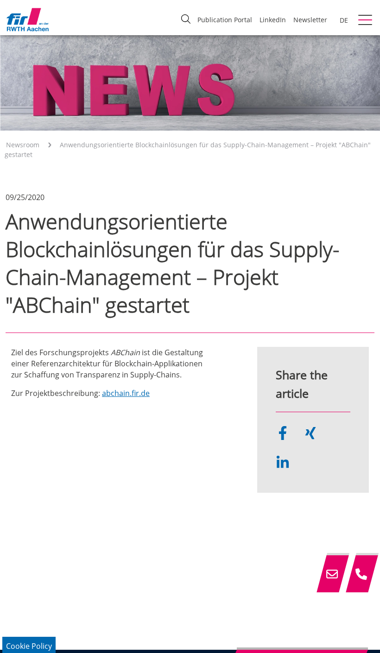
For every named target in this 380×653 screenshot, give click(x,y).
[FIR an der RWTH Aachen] (27, 19)
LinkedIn (273, 19)
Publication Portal (224, 19)
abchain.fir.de (126, 393)
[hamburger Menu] (366, 21)
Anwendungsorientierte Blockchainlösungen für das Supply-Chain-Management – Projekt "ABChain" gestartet (188, 149)
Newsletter (310, 19)
